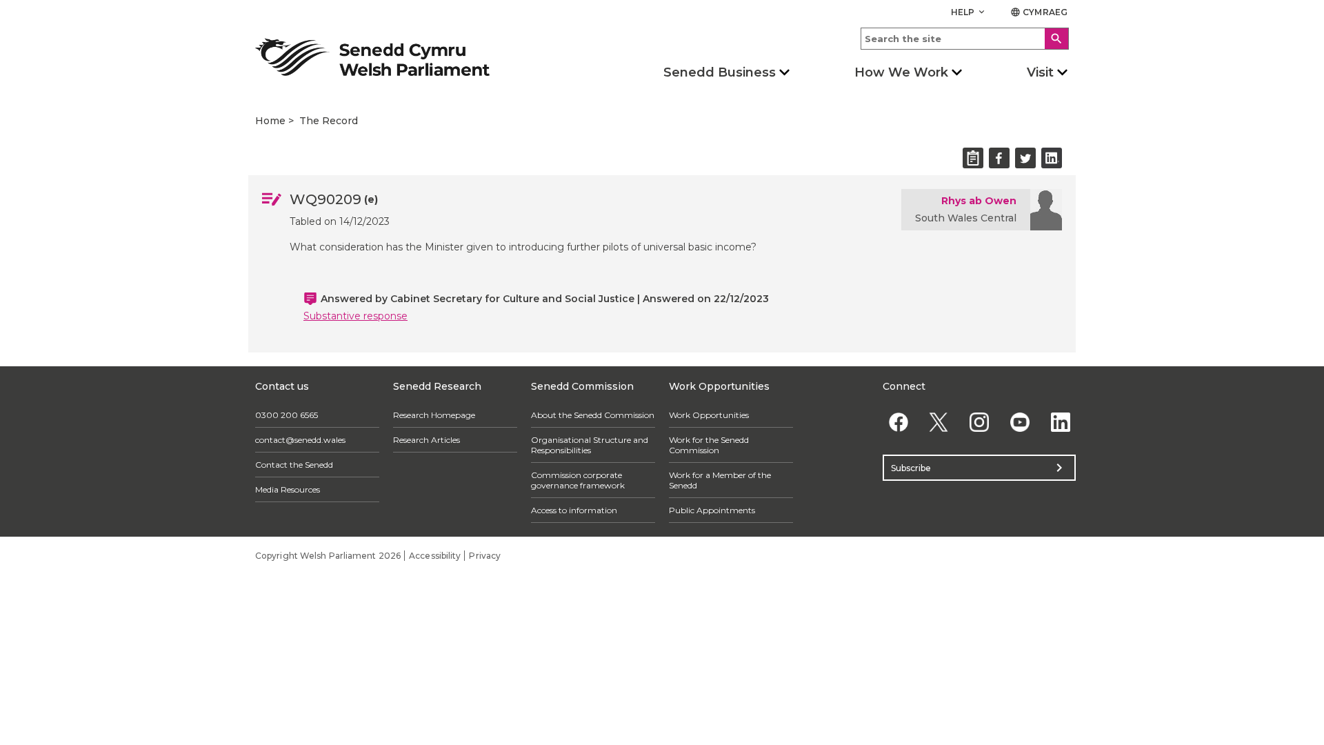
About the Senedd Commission (592, 415)
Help (969, 12)
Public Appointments (712, 510)
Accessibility (435, 555)
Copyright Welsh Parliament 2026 (328, 555)
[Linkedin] (1060, 421)
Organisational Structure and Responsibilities (589, 445)
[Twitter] (938, 421)
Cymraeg (1038, 12)
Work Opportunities (709, 415)
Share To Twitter (1025, 158)
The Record (328, 121)
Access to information (574, 510)
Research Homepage (434, 415)
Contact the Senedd (294, 464)
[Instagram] (979, 421)
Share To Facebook (999, 158)
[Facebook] (898, 421)
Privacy (485, 555)
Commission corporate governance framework (578, 480)
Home (270, 121)
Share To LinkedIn (1051, 158)
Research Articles (426, 440)
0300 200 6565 (286, 415)
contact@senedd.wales (300, 440)
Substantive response (355, 316)
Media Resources (287, 489)
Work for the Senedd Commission (709, 445)
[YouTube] (1019, 421)
